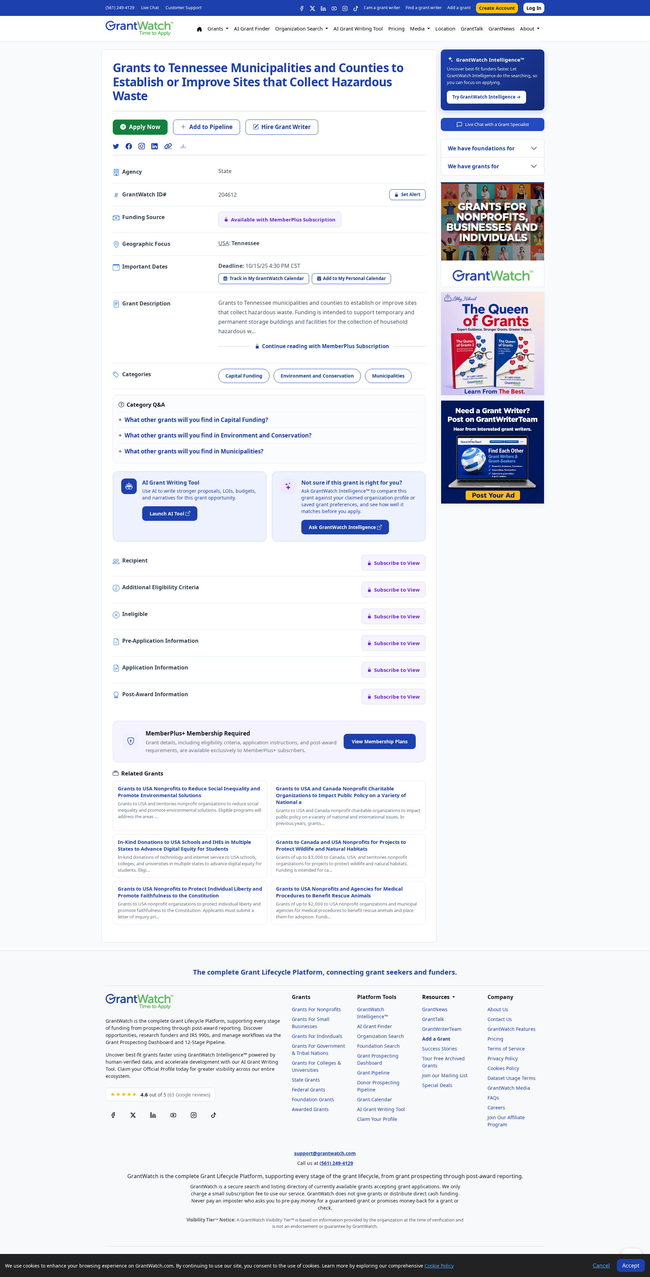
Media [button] (418, 28)
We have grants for (473, 166)
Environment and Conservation (317, 376)
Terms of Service (506, 1048)
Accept (631, 1265)
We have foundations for (481, 148)
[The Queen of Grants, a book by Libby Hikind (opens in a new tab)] (492, 344)
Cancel (601, 1265)
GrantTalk (472, 28)
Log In (533, 8)
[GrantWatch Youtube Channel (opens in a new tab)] (173, 1114)
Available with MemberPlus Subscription (283, 219)
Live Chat (150, 7)
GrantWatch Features (512, 1029)
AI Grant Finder (252, 28)
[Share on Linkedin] (154, 146)
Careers (496, 1107)
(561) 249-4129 (120, 7)
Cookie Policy (439, 1265)
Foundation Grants (313, 1099)
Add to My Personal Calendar (354, 278)
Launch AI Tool (167, 513)
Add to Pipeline (211, 127)
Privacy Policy (503, 1058)
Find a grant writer (424, 7)
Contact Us (500, 1019)
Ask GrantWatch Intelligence (342, 527)
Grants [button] (216, 28)
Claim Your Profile (377, 1119)
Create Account (497, 8)
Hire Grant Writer (286, 127)
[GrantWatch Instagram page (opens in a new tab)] (193, 1114)
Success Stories (439, 1048)
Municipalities (388, 376)
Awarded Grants (310, 1109)
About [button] (528, 28)
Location (445, 28)
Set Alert (410, 194)
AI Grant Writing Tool (358, 28)
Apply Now (144, 127)
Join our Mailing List (445, 1075)
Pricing (396, 28)
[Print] (186, 146)
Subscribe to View (397, 562)
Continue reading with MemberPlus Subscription (325, 346)
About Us (498, 1009)
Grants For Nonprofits (316, 1009)
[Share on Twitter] (116, 146)
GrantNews (502, 28)
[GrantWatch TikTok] (356, 8)
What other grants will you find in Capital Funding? (196, 420)
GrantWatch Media (509, 1088)
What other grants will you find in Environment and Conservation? (218, 435)
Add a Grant (436, 1039)
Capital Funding (243, 376)
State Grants (306, 1080)
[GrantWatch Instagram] (345, 8)
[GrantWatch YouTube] (334, 8)
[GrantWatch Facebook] (301, 8)
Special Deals (437, 1085)
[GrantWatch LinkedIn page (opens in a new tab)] (153, 1114)
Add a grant (459, 7)
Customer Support (183, 7)
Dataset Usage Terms (512, 1078)
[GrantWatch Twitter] (312, 8)
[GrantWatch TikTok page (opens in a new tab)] (214, 1114)
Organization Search (380, 1036)
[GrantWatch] (139, 28)
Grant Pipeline (373, 1072)
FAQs (493, 1097)
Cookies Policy (503, 1068)
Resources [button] (436, 997)
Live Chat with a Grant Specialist (497, 124)
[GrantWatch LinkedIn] (323, 8)
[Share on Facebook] (129, 146)
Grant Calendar (374, 1099)
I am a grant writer (382, 7)
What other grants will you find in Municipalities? (194, 451)
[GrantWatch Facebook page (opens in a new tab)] (113, 1114)
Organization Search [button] (299, 28)
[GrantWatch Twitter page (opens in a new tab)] (133, 1114)
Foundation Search (378, 1046)
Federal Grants (308, 1089)
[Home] (199, 28)
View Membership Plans (380, 741)
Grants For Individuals (317, 1036)
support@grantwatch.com (325, 1153)
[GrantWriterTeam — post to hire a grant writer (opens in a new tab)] (492, 452)
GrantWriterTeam (441, 1029)
